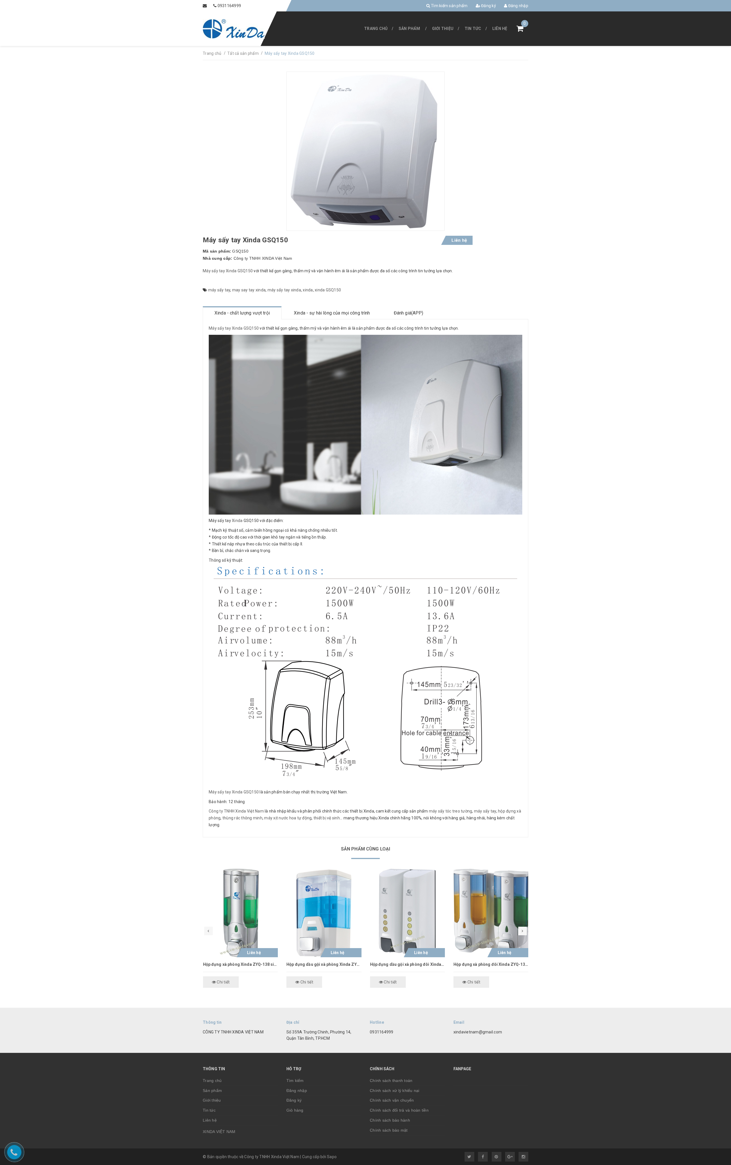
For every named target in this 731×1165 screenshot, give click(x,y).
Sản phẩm (409, 28)
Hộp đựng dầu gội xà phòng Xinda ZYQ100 (324, 964)
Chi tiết (223, 982)
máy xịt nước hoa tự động (288, 818)
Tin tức (473, 28)
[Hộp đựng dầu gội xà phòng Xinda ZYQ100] (324, 912)
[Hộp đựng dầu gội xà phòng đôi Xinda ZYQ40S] (407, 912)
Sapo (332, 1156)
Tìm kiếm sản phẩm (449, 5)
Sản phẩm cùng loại (365, 849)
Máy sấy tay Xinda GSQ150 (228, 271)
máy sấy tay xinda (284, 290)
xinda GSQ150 (328, 290)
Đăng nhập (517, 5)
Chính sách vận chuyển (392, 1100)
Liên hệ (499, 28)
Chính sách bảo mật (389, 1130)
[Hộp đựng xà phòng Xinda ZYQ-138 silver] (240, 912)
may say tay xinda (249, 290)
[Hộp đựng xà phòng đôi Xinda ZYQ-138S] (491, 912)
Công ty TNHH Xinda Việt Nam (236, 811)
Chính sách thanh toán (391, 1080)
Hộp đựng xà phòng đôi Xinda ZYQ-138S (491, 964)
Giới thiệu (443, 28)
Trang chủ (375, 28)
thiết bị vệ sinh (327, 818)
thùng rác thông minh (242, 818)
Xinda (237, 520)
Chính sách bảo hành (390, 1120)
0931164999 (229, 5)
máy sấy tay (219, 290)
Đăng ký (488, 5)
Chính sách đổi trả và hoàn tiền (399, 1110)
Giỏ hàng (295, 1110)
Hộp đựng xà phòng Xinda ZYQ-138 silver (240, 964)
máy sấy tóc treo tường (450, 811)
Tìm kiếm (295, 1080)
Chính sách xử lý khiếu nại (394, 1090)
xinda (308, 290)
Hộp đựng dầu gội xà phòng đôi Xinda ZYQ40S (407, 964)
